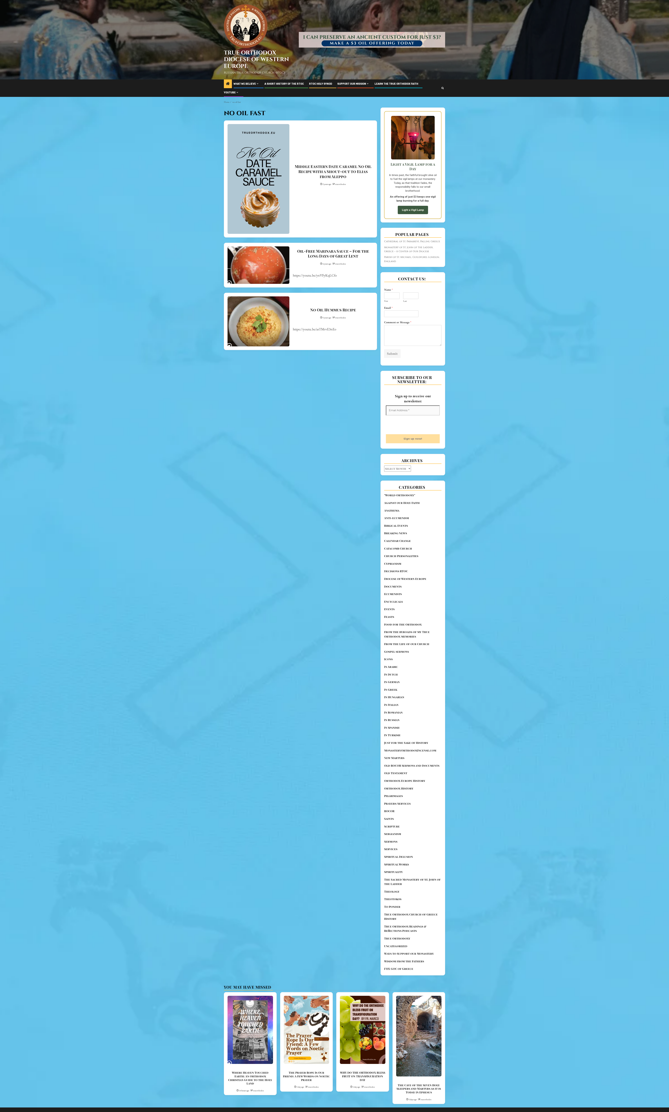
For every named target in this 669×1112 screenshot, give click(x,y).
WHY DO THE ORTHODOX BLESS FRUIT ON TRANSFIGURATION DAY (362, 1094)
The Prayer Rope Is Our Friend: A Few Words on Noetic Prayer (306, 1094)
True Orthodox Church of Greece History (411, 935)
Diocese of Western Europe (405, 597)
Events (389, 627)
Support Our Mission (351, 83)
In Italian (391, 723)
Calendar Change (397, 559)
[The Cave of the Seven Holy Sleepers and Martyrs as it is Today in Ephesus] (419, 1054)
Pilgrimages (393, 814)
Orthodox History (398, 807)
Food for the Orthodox (403, 643)
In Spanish (391, 746)
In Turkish (392, 753)
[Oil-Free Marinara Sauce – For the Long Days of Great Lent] (258, 265)
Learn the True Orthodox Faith (396, 83)
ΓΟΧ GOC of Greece (398, 987)
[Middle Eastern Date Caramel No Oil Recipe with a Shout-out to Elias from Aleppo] (258, 179)
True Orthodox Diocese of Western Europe (256, 59)
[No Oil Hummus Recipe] (258, 321)
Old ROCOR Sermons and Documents (411, 784)
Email (388, 308)
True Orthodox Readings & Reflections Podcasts (405, 947)
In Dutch (391, 693)
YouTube (230, 92)
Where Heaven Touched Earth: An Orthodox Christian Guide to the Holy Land (250, 1096)
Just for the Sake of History (406, 761)
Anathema (391, 529)
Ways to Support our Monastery (409, 972)
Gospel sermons (396, 670)
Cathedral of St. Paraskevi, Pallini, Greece (412, 241)
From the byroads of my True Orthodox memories (407, 653)
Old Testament (395, 791)
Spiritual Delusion (398, 875)
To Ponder (392, 925)
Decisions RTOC (396, 589)
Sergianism (392, 852)
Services (390, 867)
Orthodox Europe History (404, 799)
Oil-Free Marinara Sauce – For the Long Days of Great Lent (333, 253)
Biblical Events (396, 544)
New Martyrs (394, 776)
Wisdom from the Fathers (404, 979)
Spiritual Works (396, 883)
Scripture (392, 845)
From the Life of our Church (406, 662)
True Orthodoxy (397, 957)
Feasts (389, 635)
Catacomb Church (398, 567)
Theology (391, 910)
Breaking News (395, 551)
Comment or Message (397, 322)
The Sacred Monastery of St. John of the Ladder (412, 900)
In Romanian (393, 731)
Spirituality (393, 890)
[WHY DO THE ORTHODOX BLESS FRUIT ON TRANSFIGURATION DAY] (362, 1048)
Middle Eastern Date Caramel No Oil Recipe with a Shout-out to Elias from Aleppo (333, 171)
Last (405, 301)
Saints (389, 837)
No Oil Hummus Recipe (333, 309)
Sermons (390, 860)
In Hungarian (394, 715)
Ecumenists (393, 612)
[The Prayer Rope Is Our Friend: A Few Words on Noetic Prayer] (306, 1048)
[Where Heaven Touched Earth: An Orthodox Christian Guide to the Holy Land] (250, 1048)
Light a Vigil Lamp (413, 209)
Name (388, 290)
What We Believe (245, 83)
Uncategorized (395, 964)
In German (392, 700)
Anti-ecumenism (396, 536)
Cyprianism (392, 582)
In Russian (391, 738)
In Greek (390, 708)
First (386, 301)
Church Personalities (401, 574)
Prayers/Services (397, 822)
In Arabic (391, 685)
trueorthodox (340, 184)
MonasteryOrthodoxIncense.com (410, 769)
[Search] (442, 88)
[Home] (228, 84)
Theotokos (392, 917)
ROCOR (389, 829)
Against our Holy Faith (402, 521)
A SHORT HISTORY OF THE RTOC (284, 83)
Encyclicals (393, 620)
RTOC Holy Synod (320, 83)
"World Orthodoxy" (399, 513)
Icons (388, 677)
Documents (393, 605)
